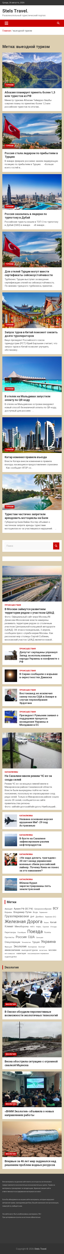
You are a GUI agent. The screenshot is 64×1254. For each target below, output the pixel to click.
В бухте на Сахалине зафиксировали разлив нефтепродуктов (34, 841)
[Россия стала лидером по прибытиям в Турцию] (32, 131)
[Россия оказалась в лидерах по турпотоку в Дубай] (32, 192)
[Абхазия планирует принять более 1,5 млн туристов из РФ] (32, 70)
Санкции (39, 937)
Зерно (46, 923)
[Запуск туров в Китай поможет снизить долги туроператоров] (32, 310)
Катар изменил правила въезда (26, 457)
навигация (21, 953)
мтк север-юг (10, 954)
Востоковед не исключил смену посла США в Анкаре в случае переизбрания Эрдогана (38, 698)
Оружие (46, 927)
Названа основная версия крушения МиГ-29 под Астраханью (36, 822)
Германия (43, 912)
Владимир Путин (22, 912)
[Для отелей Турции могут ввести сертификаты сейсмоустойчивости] (32, 249)
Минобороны (22, 926)
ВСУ (55, 908)
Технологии (26, 942)
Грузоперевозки (17, 916)
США (31, 937)
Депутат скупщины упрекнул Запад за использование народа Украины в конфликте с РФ (39, 657)
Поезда (35, 931)
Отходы (53, 927)
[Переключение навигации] (6, 23)
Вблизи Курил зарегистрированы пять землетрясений (35, 886)
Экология (20, 946)
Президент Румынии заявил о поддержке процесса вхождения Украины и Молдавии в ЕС (38, 720)
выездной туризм (30, 950)
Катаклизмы (11, 772)
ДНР (32, 916)
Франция (8, 947)
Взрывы (8, 912)
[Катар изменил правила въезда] (32, 435)
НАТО (32, 927)
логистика (43, 950)
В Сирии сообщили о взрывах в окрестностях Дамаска (38, 675)
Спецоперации (12, 942)
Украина (48, 941)
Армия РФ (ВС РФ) (23, 908)
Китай (53, 922)
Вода (35, 912)
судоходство (11, 957)
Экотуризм (32, 947)
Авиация (8, 909)
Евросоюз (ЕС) (50, 917)
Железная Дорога (23, 921)
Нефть (38, 927)
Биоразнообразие (42, 909)
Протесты (9, 937)
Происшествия (13, 605)
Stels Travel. (15, 11)
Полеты (47, 932)
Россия (21, 937)
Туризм (10, 85)
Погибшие (21, 932)
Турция (36, 942)
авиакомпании (12, 950)
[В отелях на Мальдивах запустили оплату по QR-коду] (32, 374)
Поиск (56, 545)
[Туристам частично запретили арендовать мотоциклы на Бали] (32, 492)
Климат (9, 926)
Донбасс (40, 917)
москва (52, 950)
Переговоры (10, 932)
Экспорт (41, 947)
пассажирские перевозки (38, 953)
